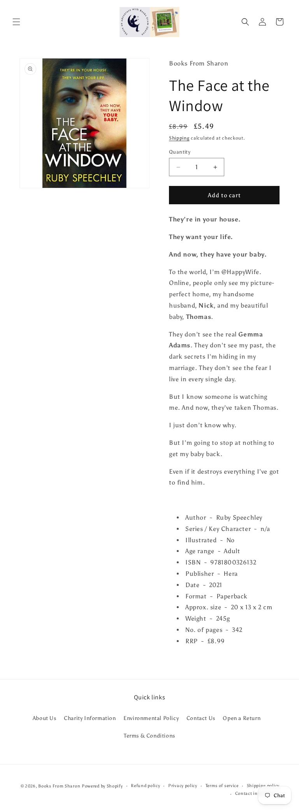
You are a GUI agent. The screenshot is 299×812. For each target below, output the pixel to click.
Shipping (179, 138)
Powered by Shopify (102, 786)
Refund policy (145, 785)
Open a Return (241, 718)
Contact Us (200, 718)
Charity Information (90, 718)
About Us (44, 718)
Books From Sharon (59, 786)
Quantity (179, 152)
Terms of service (222, 785)
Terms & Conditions (149, 735)
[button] (16, 21)
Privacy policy (182, 785)
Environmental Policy (151, 718)
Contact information (257, 793)
